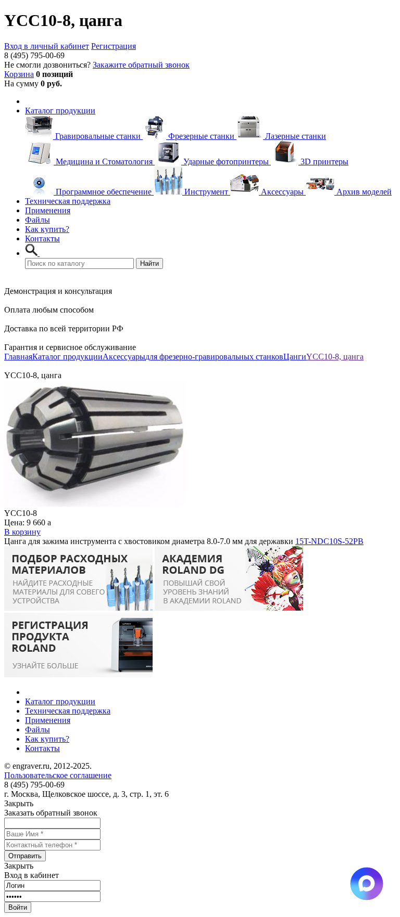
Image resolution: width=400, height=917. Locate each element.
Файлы (37, 219)
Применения (47, 210)
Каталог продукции (60, 110)
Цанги (294, 356)
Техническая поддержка (67, 201)
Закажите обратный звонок (141, 64)
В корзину (22, 531)
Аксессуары (124, 356)
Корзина (19, 74)
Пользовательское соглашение (57, 775)
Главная (18, 356)
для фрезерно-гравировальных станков (214, 356)
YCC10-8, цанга (335, 356)
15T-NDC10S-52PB (329, 541)
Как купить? (47, 229)
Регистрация (113, 46)
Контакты (42, 238)
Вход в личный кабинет (46, 46)
